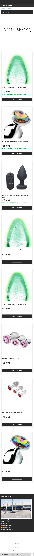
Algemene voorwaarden (17, 540)
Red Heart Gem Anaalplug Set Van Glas (12, 412)
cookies (16, 554)
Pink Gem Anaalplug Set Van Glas (10, 358)
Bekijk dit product (17, 99)
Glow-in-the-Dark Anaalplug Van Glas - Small (14, 87)
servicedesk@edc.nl (7, 529)
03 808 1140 (6, 527)
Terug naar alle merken (7, 8)
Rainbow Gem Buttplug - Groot (10, 467)
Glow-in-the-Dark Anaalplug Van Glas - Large (14, 304)
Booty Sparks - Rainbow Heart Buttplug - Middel (15, 141)
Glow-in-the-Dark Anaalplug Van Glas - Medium (14, 250)
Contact (17, 547)
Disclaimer (17, 543)
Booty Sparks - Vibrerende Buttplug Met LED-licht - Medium (15, 196)
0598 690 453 (7, 525)
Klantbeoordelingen (17, 550)
